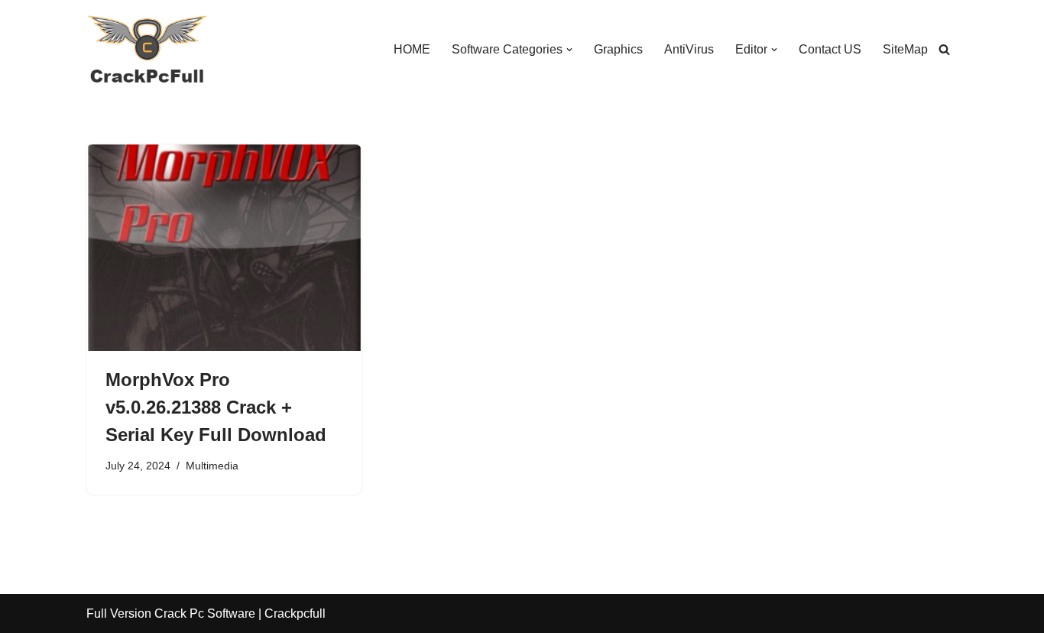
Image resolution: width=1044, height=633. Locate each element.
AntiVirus (689, 49)
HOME (412, 49)
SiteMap (905, 49)
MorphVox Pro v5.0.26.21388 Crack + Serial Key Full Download (215, 407)
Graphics (618, 49)
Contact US (830, 49)
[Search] (944, 49)
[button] (569, 50)
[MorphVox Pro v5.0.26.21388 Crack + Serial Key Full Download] (224, 247)
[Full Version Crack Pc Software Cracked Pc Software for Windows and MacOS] (147, 49)
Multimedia (212, 465)
